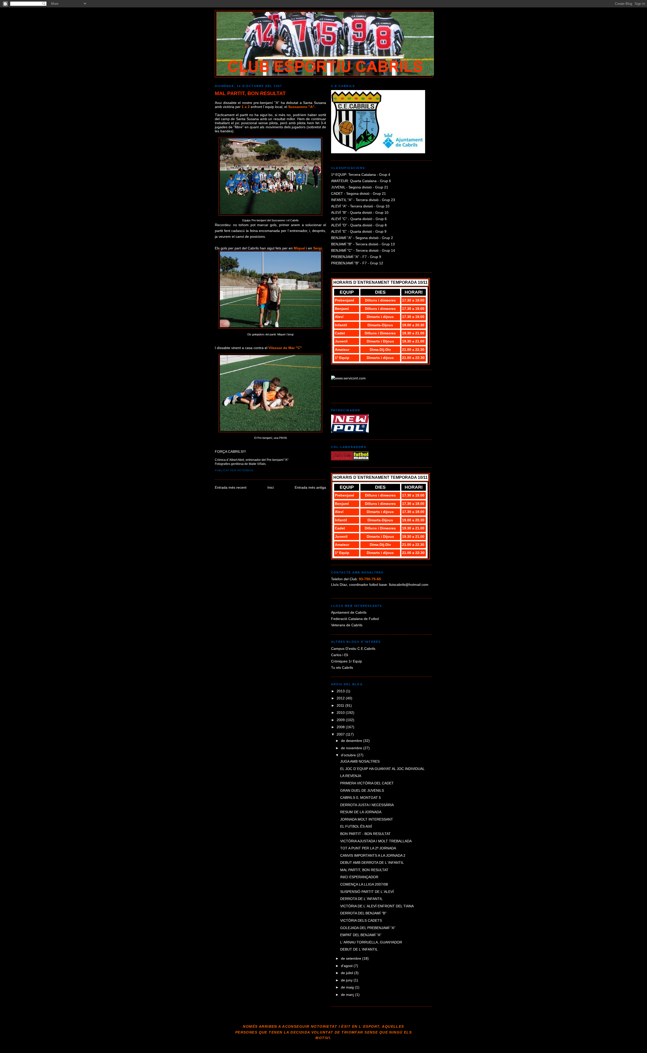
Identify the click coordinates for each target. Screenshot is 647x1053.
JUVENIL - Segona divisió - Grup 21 (359, 187)
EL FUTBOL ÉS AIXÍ (356, 826)
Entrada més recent (230, 487)
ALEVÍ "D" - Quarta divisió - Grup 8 (359, 225)
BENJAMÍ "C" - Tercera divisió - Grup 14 (363, 250)
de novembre (352, 748)
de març (348, 995)
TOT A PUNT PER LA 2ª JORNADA (368, 848)
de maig (348, 987)
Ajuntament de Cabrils (348, 612)
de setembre (351, 958)
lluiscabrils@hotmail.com (408, 585)
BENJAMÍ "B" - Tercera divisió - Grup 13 (363, 244)
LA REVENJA (350, 776)
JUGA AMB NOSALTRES (360, 761)
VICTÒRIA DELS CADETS (361, 920)
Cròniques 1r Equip (346, 661)
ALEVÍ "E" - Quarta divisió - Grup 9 (358, 231)
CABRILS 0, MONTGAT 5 (360, 798)
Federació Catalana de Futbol (355, 619)
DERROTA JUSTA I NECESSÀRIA (367, 805)
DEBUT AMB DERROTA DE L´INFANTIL (372, 863)
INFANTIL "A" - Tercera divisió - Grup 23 (363, 200)
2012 (341, 698)
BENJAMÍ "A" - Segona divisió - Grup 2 (362, 238)
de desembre (352, 741)
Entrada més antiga (310, 487)
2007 (341, 734)
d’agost (347, 966)
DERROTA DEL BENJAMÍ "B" (363, 913)
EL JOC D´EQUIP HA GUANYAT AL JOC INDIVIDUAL (382, 769)
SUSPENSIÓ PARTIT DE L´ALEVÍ (367, 892)
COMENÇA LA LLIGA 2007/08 (364, 884)
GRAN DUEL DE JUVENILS (362, 790)
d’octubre (349, 755)
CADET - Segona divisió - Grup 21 (358, 193)
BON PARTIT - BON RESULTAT (365, 834)
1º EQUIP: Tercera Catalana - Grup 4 (360, 175)
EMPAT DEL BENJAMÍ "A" (360, 935)
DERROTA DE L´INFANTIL (361, 899)
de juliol (347, 973)
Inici (270, 487)
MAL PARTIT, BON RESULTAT (250, 93)
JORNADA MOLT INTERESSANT (366, 819)
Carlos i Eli (339, 655)
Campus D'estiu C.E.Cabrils (353, 649)
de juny (347, 980)
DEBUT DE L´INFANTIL (359, 949)
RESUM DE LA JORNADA (360, 812)
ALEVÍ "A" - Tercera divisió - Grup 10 (360, 206)
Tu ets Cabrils (342, 667)
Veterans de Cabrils (346, 625)
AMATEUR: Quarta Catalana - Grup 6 (361, 181)
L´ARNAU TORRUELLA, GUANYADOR (371, 942)
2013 (341, 691)
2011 (341, 705)
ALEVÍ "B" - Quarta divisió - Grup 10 (359, 212)
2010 (341, 713)
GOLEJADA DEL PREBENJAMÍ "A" (367, 928)
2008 (341, 727)
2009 (341, 720)
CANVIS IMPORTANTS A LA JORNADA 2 (372, 855)
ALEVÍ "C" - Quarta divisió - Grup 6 (359, 219)
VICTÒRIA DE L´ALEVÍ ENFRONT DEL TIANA (377, 906)
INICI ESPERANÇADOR (359, 877)
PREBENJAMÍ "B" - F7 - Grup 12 (357, 263)
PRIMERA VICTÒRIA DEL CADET (367, 783)
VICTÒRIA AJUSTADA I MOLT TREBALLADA (376, 841)
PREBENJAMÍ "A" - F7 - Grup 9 (356, 257)
